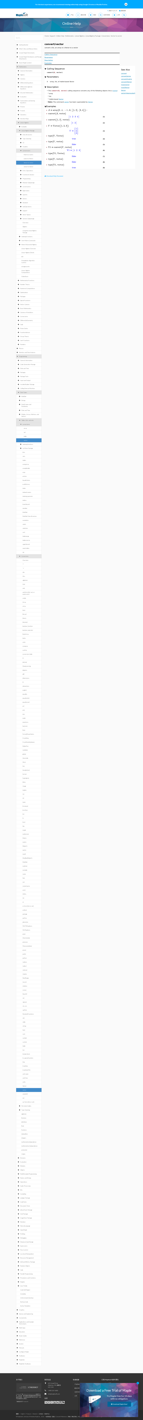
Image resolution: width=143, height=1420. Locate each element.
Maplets (22, 1282)
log (23, 826)
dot (22, 256)
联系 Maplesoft (113, 10)
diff (23, 674)
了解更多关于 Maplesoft (22, 1401)
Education (22, 1332)
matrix (24, 842)
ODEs (24, 894)
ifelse (24, 782)
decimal (25, 662)
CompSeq (23, 1294)
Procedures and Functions (28, 1278)
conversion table (27, 654)
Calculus (22, 79)
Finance (22, 106)
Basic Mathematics (25, 308)
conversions (26, 424)
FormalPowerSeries (28, 734)
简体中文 (47, 1414)
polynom (25, 942)
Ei (23, 682)
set (25, 432)
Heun (24, 762)
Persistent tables (26, 1106)
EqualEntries (26, 480)
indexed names (27, 492)
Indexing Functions (26, 236)
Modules (22, 1166)
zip (23, 552)
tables (24, 460)
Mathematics (23, 67)
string (24, 1026)
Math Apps (22, 1328)
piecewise (25, 922)
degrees (25, 670)
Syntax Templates (25, 1306)
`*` (23, 564)
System (21, 1344)
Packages (23, 296)
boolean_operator (28, 630)
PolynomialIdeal (27, 946)
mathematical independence (29, 1146)
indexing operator (28, 496)
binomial (25, 622)
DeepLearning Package (26, 1242)
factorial (25, 726)
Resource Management (27, 1258)
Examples (24, 126)
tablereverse (26, 540)
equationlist (26, 698)
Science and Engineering (26, 1314)
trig (24, 1062)
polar (24, 934)
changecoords (25, 266)
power (24, 950)
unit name (25, 1074)
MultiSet (23, 396)
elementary (26, 686)
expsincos (25, 722)
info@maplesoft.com (54, 1394)
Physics (21, 348)
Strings (23, 400)
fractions (24, 1130)
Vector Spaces (27, 214)
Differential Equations (26, 83)
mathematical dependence (28, 1142)
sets (24, 456)
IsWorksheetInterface (26, 1298)
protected (24, 1150)
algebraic (25, 580)
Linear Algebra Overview (28, 248)
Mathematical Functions (27, 280)
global (24, 754)
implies (25, 790)
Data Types (23, 392)
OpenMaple (23, 1230)
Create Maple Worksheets (27, 53)
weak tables (26, 548)
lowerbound (26, 504)
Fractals (22, 110)
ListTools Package (28, 448)
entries (25, 476)
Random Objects (25, 1266)
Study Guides (23, 1336)
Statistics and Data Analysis (27, 352)
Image (24, 786)
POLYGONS (26, 938)
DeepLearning (27, 666)
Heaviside (25, 758)
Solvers (25, 198)
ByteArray (26, 634)
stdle (24, 1022)
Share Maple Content (25, 63)
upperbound (26, 544)
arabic (24, 598)
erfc (24, 710)
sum (24, 1034)
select (24, 524)
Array (24, 602)
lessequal (25, 806)
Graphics (25, 146)
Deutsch (35, 1414)
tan (24, 1050)
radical (24, 966)
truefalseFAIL (27, 1070)
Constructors (27, 186)
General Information (26, 71)
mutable (25, 870)
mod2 (24, 854)
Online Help (60, 36)
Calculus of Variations (26, 312)
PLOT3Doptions (27, 926)
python (25, 958)
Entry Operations (28, 170)
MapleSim (22, 1360)
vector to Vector (28, 166)
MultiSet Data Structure (30, 516)
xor (24, 1098)
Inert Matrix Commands (28, 240)
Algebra (22, 75)
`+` (23, 568)
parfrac (25, 918)
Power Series (24, 328)
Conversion (24, 556)
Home (47, 36)
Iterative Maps (24, 118)
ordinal (25, 910)
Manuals (21, 1348)
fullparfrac (26, 746)
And (24, 584)
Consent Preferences (61, 1416)
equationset (26, 702)
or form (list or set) (28, 906)
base (24, 610)
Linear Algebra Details (27, 252)
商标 (69, 1416)
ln (23, 818)
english (25, 690)
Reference (22, 1340)
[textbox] (68, 110)
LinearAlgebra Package (27, 130)
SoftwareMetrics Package (27, 1262)
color (24, 642)
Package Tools (24, 376)
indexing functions (28, 444)
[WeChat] (63, 1402)
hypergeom (26, 778)
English (23, 1414)
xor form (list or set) (28, 1102)
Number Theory (25, 284)
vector (26, 440)
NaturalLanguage (25, 1226)
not (24, 882)
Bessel (24, 614)
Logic (21, 324)
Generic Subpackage (28, 218)
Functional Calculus (28, 174)
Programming (26, 178)
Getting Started (23, 45)
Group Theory (24, 336)
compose (25, 646)
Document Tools (25, 1206)
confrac (25, 650)
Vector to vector (28, 162)
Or (23, 898)
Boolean (23, 1118)
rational (25, 970)
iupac (24, 802)
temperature (26, 1054)
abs (24, 572)
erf (23, 706)
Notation (22, 1222)
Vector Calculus (24, 304)
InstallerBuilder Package (27, 384)
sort (24, 532)
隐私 (53, 1416)
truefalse (25, 1066)
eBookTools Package (26, 1210)
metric (24, 850)
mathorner (26, 834)
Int (23, 794)
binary (24, 618)
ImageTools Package (26, 1218)
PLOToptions (26, 930)
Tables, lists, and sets (27, 420)
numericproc (26, 886)
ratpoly (25, 974)
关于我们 (19, 1380)
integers (23, 1138)
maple (24, 830)
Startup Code (24, 1302)
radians (25, 962)
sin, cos (25, 1006)
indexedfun (24, 1134)
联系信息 (48, 1380)
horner (25, 774)
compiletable (26, 468)
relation (25, 986)
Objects (22, 1170)
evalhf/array (26, 484)
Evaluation (23, 97)
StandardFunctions (28, 1014)
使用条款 (48, 1416)
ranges (23, 1154)
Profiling (22, 1234)
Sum (24, 1030)
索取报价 (123, 10)
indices (25, 500)
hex (24, 766)
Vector (24, 1086)
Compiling (23, 1194)
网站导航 (74, 1416)
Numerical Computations (27, 288)
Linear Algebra (24, 122)
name (24, 874)
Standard (25, 202)
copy (24, 472)
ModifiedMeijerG (27, 858)
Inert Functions (24, 340)
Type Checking (27, 138)
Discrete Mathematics (26, 93)
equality (25, 694)
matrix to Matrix (28, 158)
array (25, 428)
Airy (24, 576)
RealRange (26, 978)
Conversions (26, 150)
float (24, 730)
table (25, 436)
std (23, 1018)
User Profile (23, 1286)
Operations (23, 1182)
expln (24, 718)
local (24, 822)
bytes (24, 638)
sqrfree (25, 1010)
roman (24, 990)
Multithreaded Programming (28, 1174)
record (24, 982)
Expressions (23, 1246)
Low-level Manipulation (27, 1254)
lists (24, 452)
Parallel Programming (26, 1274)
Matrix (24, 838)
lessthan (25, 810)
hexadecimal (26, 770)
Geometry (23, 114)
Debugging (23, 1238)
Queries (25, 194)
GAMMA (25, 750)
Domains (23, 1158)
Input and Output (25, 380)
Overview (25, 222)
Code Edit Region (25, 1290)
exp (24, 714)
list (23, 814)
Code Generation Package (27, 364)
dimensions (26, 678)
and (24, 588)
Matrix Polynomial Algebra (29, 244)
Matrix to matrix (28, 154)
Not (24, 878)
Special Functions (25, 300)
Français (28, 1414)
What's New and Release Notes (28, 49)
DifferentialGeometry (26, 320)
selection (25, 528)
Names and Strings (25, 1178)
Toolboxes (22, 1356)
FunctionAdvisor (25, 332)
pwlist (24, 954)
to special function (28, 1058)
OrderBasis (24, 276)
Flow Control (24, 1250)
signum (25, 1002)
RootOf (25, 994)
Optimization (24, 292)
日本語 (41, 1414)
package (25, 914)
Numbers (23, 344)
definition (24, 1122)
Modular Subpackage (29, 182)
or (23, 902)
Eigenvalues (26, 190)
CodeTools (23, 1202)
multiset (25, 866)
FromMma (26, 738)
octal (24, 890)
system (25, 1042)
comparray (26, 464)
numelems (26, 520)
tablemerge (26, 536)
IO (23, 142)
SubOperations (27, 206)
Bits (21, 1190)
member (25, 508)
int (23, 798)
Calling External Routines (27, 388)
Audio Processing (25, 1186)
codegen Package (25, 1198)
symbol (25, 1038)
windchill (25, 1094)
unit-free (25, 1078)
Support (25, 210)
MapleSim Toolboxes (25, 1364)
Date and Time (24, 368)
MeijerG (25, 846)
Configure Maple (24, 1352)
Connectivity (23, 1318)
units (24, 1082)
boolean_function (28, 626)
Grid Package (24, 1214)
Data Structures (27, 134)
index (24, 488)
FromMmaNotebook (29, 742)
